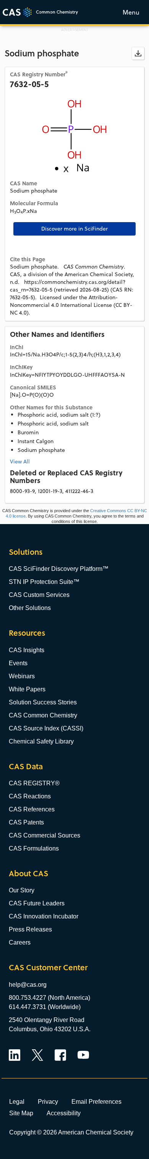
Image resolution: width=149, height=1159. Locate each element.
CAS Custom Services (39, 595)
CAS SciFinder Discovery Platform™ (59, 568)
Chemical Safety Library (41, 741)
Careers (20, 942)
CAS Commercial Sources (44, 835)
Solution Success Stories (43, 702)
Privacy (48, 1101)
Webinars (22, 676)
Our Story (21, 890)
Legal (16, 1101)
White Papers (27, 689)
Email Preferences (96, 1101)
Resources (27, 633)
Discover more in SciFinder (74, 228)
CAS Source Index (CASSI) (46, 728)
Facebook (60, 1055)
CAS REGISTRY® (34, 783)
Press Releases (30, 929)
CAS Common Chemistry (43, 715)
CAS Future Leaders (37, 903)
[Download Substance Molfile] (137, 53)
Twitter (37, 1055)
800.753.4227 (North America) (49, 997)
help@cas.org (28, 984)
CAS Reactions (30, 796)
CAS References (32, 809)
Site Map (21, 1113)
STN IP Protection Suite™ (44, 582)
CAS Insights (26, 650)
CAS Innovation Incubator (43, 916)
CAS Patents (26, 822)
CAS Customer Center (48, 967)
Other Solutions (30, 608)
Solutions (25, 552)
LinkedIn (14, 1055)
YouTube (83, 1055)
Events (18, 663)
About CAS (28, 873)
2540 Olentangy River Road (46, 1020)
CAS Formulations (34, 848)
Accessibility (64, 1113)
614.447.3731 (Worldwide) (45, 1007)
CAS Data (26, 766)
